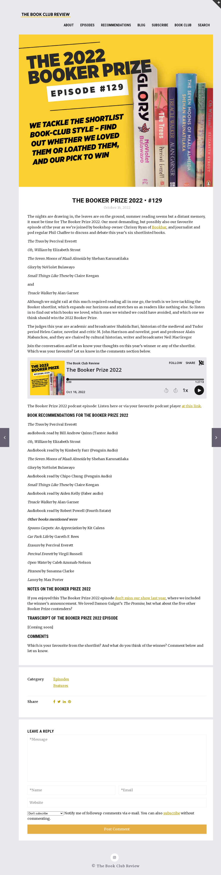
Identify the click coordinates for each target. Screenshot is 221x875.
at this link (191, 406)
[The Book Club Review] (46, 15)
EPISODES (87, 25)
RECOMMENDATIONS (116, 25)
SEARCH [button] (204, 25)
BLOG (141, 25)
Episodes (61, 679)
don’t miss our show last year (140, 598)
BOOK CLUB (183, 25)
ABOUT (69, 25)
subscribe (171, 813)
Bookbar (159, 227)
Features (60, 685)
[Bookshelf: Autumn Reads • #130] (4, 437)
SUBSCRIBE (160, 25)
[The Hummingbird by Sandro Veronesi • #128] (216, 437)
